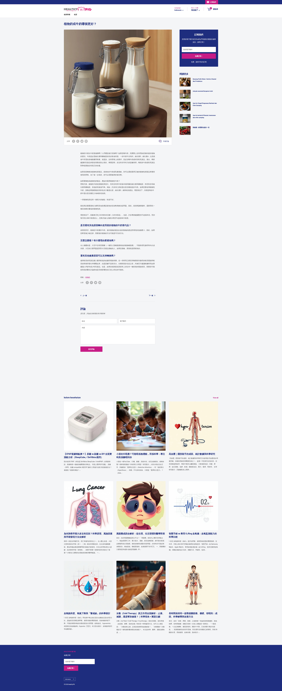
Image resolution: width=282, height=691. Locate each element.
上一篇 (85, 295)
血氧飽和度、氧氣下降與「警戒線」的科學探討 (87, 613)
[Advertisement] (130, 380)
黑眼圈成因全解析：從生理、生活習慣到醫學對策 (140, 533)
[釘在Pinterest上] (77, 141)
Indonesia (68, 679)
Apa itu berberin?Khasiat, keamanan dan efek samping (204, 116)
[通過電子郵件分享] (86, 141)
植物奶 (87, 277)
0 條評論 (166, 141)
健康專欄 (67, 15)
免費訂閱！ (199, 56)
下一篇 (151, 295)
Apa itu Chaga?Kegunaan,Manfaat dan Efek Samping (205, 104)
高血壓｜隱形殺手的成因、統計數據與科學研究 (192, 454)
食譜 (75, 15)
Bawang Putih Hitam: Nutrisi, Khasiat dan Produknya (204, 80)
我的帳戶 (194, 10)
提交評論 (91, 349)
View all (216, 398)
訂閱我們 (213, 2)
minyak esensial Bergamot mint (203, 91)
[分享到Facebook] (73, 141)
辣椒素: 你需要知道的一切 (201, 127)
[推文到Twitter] (81, 141)
